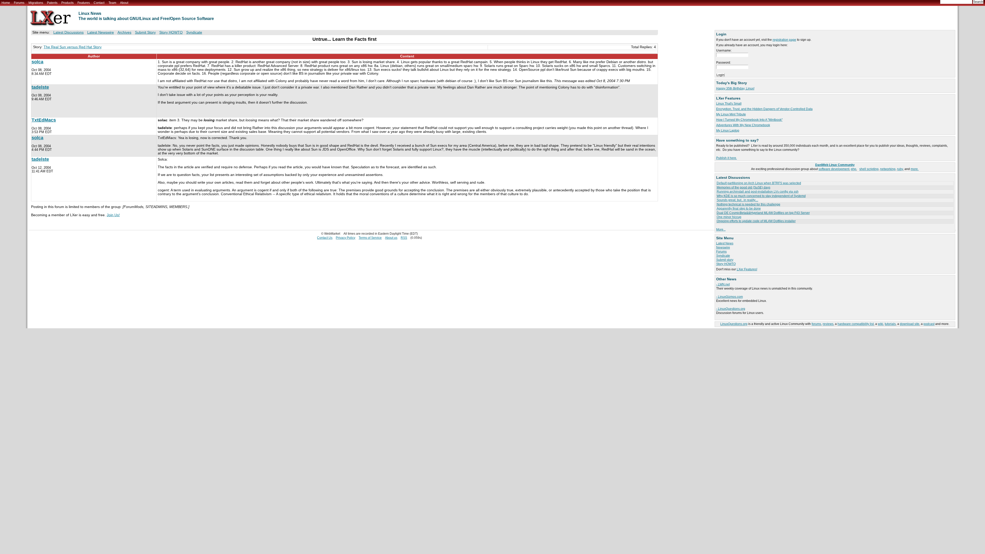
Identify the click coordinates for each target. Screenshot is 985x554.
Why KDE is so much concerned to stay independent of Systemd (761, 196)
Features (83, 3)
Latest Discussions (68, 32)
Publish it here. (726, 158)
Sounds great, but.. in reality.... (737, 200)
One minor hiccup (729, 217)
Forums (19, 3)
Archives (124, 32)
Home (6, 3)
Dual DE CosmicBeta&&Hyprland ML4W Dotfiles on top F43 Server (763, 213)
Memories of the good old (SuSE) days (743, 187)
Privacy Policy (345, 238)
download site (909, 324)
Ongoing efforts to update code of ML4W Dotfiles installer (756, 221)
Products (67, 3)
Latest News (724, 243)
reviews (828, 324)
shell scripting (869, 169)
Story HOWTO (726, 264)
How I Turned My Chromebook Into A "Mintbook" (749, 120)
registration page (784, 40)
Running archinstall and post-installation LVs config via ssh (758, 191)
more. (915, 169)
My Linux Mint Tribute (731, 114)
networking (887, 169)
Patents (52, 3)
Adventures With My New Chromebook (743, 125)
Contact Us (324, 238)
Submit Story (145, 32)
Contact (99, 3)
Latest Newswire (100, 32)
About (124, 3)
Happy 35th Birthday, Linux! (735, 88)
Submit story (724, 260)
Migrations (35, 3)
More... (721, 229)
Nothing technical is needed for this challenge (748, 204)
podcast (928, 324)
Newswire (723, 247)
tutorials (890, 324)
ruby (900, 169)
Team (112, 3)
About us (391, 238)
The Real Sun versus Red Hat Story (73, 47)
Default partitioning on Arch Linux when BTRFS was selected (759, 183)
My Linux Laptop (727, 130)
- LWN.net (723, 284)
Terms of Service (370, 238)
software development (834, 169)
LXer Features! (747, 269)
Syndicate (723, 256)
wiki (880, 324)
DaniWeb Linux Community (835, 165)
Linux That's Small (729, 103)
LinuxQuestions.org (733, 324)
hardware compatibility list (856, 324)
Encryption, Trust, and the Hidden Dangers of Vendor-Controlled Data (764, 109)
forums (816, 324)
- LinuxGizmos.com (729, 297)
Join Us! (113, 215)
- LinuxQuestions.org (730, 309)
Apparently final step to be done (739, 208)
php (853, 169)
